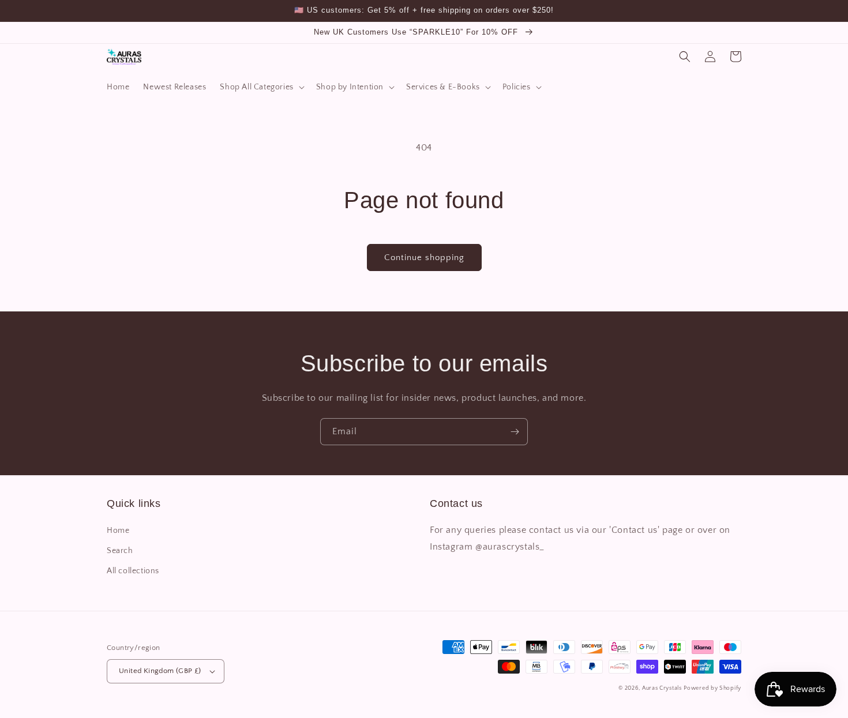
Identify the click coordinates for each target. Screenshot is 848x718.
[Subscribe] (514, 431)
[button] (261, 87)
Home (118, 530)
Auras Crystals (662, 688)
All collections (133, 571)
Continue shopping (424, 257)
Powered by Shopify (712, 688)
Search (120, 550)
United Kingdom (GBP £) (160, 671)
